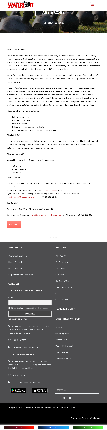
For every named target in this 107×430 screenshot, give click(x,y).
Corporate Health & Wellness (20, 274)
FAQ (57, 293)
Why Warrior (60, 268)
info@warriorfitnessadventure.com (47, 215)
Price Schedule (50, 190)
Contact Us (14, 224)
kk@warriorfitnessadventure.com (23, 197)
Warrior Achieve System (18, 256)
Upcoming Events (62, 333)
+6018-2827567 (19, 340)
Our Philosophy (61, 262)
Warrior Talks (61, 340)
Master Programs (15, 268)
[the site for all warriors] (21, 4)
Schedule (88, 427)
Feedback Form (61, 300)
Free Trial (53, 427)
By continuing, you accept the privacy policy (29, 308)
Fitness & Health (15, 262)
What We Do (15, 247)
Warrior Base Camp (63, 287)
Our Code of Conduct (64, 281)
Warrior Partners (62, 352)
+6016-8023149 (19, 375)
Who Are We (60, 256)
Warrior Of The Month (64, 346)
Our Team (59, 274)
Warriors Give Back (63, 358)
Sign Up (19, 427)
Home (49, 23)
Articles (58, 327)
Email (10, 297)
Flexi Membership (65, 309)
